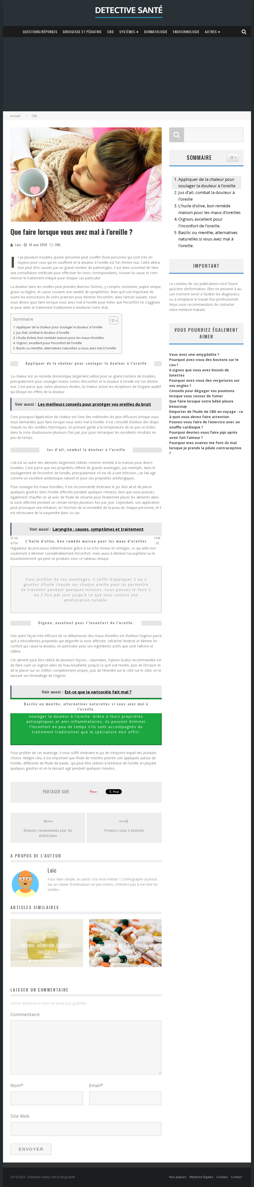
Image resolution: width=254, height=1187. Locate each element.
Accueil (15, 116)
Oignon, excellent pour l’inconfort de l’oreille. (49, 343)
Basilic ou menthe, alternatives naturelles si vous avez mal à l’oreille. (66, 348)
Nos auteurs (177, 1177)
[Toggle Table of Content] (111, 320)
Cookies (222, 1177)
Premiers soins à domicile (124, 830)
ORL (58, 244)
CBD (110, 31)
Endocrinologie (186, 31)
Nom (16, 1085)
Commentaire (25, 1014)
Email (96, 1085)
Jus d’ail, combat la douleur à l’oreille (42, 333)
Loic (18, 244)
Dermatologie (155, 31)
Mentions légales (201, 1177)
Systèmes (127, 31)
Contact (236, 1177)
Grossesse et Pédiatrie (82, 31)
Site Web (20, 1116)
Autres (211, 31)
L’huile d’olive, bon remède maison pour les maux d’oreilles (60, 338)
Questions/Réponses (40, 31)
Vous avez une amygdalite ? (194, 354)
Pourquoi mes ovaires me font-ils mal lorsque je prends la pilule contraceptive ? (205, 447)
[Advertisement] (127, 74)
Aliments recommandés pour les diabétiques (48, 833)
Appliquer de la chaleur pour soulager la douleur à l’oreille (59, 327)
